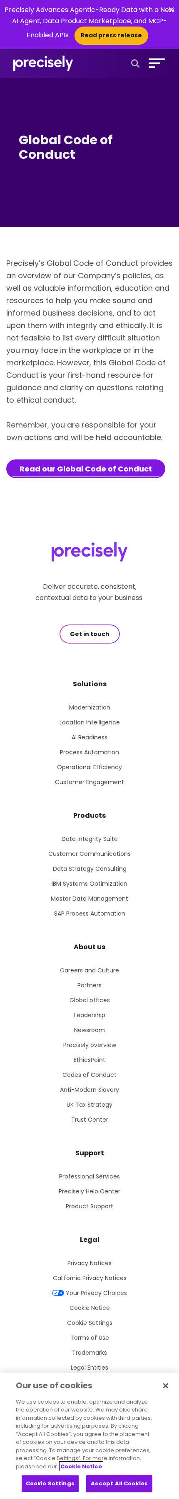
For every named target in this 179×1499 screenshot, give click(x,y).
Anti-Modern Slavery (89, 1090)
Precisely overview (89, 1045)
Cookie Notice (90, 1308)
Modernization (89, 707)
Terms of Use (89, 1338)
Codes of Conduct (89, 1075)
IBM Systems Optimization (89, 883)
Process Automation (89, 752)
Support (89, 1153)
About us (89, 947)
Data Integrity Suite (90, 839)
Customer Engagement (89, 782)
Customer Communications (89, 854)
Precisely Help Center (89, 1191)
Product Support (89, 1206)
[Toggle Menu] (155, 63)
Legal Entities (89, 1367)
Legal (89, 1239)
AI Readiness (89, 737)
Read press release (111, 35)
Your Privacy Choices (96, 1293)
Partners (89, 985)
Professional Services (89, 1176)
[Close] (166, 1386)
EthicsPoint (89, 1060)
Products (89, 815)
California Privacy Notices (90, 1278)
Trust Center (89, 1119)
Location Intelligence (90, 722)
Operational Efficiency (89, 767)
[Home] (43, 63)
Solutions (90, 684)
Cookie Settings (89, 1323)
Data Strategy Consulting (90, 869)
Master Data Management (89, 898)
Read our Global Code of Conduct (86, 469)
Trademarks (89, 1352)
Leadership (89, 1015)
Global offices (90, 1000)
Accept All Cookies (119, 1483)
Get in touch (89, 634)
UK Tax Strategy (89, 1105)
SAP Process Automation (89, 913)
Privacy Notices (89, 1263)
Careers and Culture (89, 970)
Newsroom (89, 1030)
